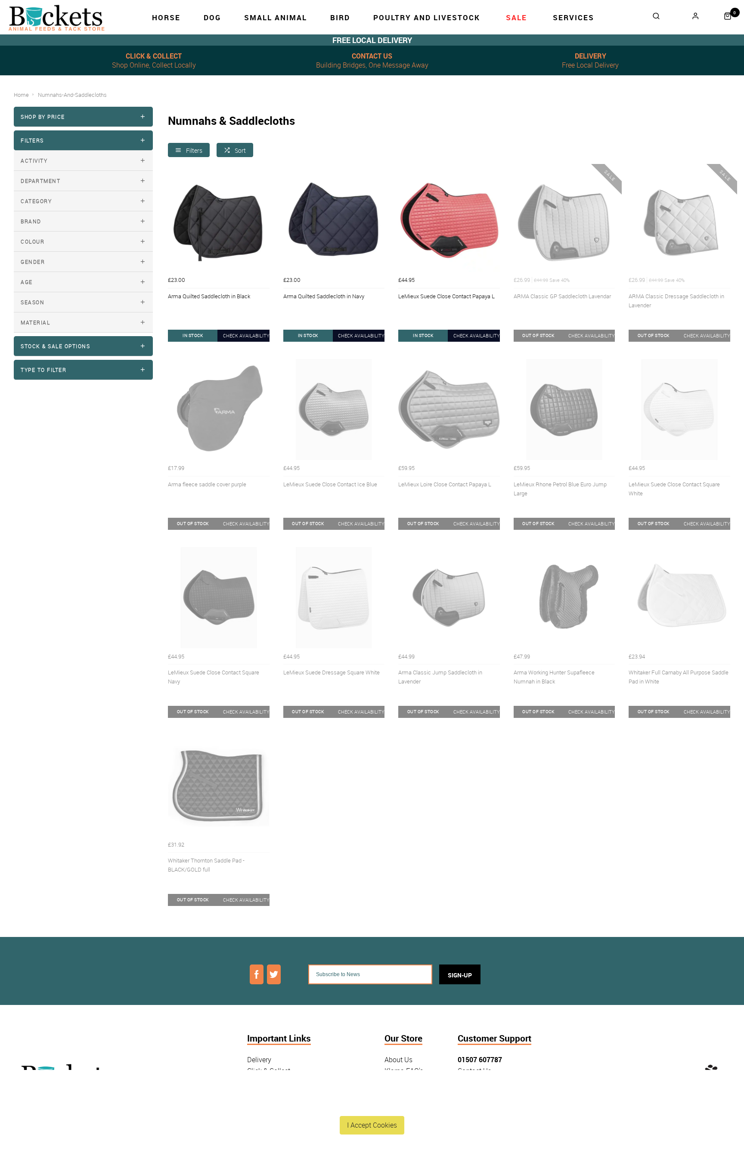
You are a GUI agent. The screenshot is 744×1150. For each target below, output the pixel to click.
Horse (166, 17)
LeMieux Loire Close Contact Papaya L (444, 484)
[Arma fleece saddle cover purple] (219, 410)
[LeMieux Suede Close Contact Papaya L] (449, 221)
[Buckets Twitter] (274, 974)
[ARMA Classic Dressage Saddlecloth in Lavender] (679, 221)
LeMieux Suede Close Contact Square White (674, 488)
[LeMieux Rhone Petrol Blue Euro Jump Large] (564, 410)
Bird (340, 17)
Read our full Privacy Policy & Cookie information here (372, 1104)
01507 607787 (480, 1059)
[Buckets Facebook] (257, 974)
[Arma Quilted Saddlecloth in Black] (219, 221)
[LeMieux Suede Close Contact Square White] (679, 410)
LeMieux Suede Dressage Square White (331, 672)
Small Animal (275, 17)
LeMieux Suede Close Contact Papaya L (446, 296)
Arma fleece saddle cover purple (207, 484)
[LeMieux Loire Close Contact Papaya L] (449, 410)
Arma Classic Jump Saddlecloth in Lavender (440, 676)
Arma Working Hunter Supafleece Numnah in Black (554, 676)
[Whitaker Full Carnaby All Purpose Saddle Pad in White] (679, 598)
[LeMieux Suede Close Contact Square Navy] (219, 598)
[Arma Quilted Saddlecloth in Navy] (334, 221)
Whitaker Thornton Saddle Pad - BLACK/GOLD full (206, 864)
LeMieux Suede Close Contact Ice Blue (330, 484)
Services (573, 17)
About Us (398, 1059)
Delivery (259, 1059)
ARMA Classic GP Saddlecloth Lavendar (562, 296)
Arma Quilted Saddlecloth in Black (209, 296)
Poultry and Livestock (426, 17)
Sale (516, 17)
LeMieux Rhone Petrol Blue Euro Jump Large (560, 488)
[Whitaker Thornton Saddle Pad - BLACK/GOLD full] (219, 786)
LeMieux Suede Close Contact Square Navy (213, 676)
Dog (212, 17)
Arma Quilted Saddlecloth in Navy (323, 296)
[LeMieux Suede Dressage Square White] (334, 598)
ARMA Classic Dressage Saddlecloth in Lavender (676, 300)
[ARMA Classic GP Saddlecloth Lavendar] (564, 221)
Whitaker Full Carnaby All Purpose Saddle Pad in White (678, 676)
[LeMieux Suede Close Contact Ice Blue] (334, 410)
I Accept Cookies (372, 1125)
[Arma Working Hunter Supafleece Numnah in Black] (564, 598)
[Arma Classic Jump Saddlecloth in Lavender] (449, 598)
